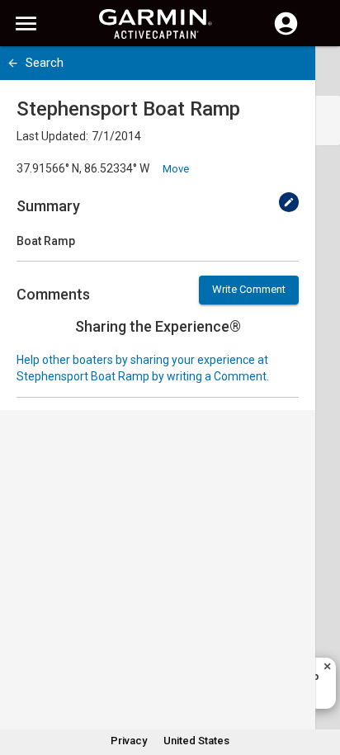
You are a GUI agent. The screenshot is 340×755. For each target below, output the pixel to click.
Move (176, 169)
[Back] (13, 63)
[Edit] (289, 202)
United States (196, 740)
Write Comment (249, 289)
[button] (319, 680)
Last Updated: (52, 136)
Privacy (129, 740)
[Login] (286, 33)
